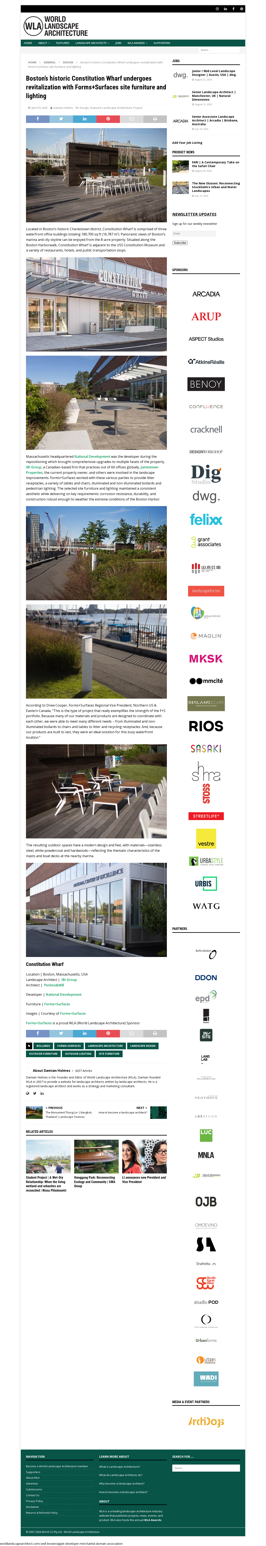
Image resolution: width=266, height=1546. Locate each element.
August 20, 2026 (203, 170)
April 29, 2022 (39, 108)
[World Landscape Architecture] (55, 37)
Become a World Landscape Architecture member (57, 1466)
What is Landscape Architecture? (119, 1466)
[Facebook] (233, 9)
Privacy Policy (34, 1501)
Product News (183, 152)
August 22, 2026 (203, 79)
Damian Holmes (63, 108)
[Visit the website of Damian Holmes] (27, 1093)
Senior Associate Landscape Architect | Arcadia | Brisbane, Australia (215, 120)
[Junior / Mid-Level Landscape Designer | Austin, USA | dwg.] (180, 75)
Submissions (34, 1489)
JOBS (118, 43)
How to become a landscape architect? (123, 1492)
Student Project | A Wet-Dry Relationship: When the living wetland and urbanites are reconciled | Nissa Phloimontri (46, 1184)
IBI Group (33, 467)
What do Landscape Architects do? (120, 1475)
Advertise (32, 1483)
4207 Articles (83, 1071)
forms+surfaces (69, 1046)
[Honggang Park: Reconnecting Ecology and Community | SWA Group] (96, 1156)
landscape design (142, 1046)
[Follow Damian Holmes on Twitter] (33, 1093)
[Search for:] (219, 50)
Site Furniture (109, 1054)
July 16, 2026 (201, 128)
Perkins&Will (54, 985)
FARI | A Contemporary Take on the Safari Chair (215, 164)
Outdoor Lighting (78, 1054)
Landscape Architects (90, 43)
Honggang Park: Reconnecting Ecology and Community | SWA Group (94, 1182)
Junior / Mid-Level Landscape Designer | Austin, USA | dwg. (214, 73)
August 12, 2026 (203, 104)
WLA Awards (136, 43)
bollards (43, 1046)
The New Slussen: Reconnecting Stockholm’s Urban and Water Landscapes (216, 187)
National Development (92, 456)
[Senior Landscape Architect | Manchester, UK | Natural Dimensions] (180, 96)
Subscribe (180, 242)
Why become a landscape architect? (121, 1483)
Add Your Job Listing (187, 143)
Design (84, 108)
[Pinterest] (241, 9)
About (42, 43)
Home (28, 43)
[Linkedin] (225, 9)
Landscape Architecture (117, 108)
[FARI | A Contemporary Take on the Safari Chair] (180, 166)
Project (137, 108)
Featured (62, 43)
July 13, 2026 (201, 195)
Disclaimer (32, 1507)
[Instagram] (217, 9)
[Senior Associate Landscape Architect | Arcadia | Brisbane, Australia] (180, 121)
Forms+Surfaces (57, 1004)
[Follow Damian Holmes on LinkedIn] (40, 1093)
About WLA (32, 1478)
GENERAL (50, 62)
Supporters (162, 43)
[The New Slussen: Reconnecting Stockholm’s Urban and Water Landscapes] (180, 187)
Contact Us (32, 1495)
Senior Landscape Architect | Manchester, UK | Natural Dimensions (214, 95)
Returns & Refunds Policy (42, 1513)
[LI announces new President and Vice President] (144, 1156)
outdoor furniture (43, 1054)
